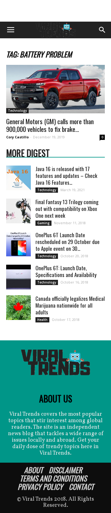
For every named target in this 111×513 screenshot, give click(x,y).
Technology (17, 110)
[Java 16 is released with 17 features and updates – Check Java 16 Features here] (18, 178)
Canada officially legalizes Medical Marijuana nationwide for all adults (70, 305)
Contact (81, 486)
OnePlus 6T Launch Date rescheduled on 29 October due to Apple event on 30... (67, 241)
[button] (102, 30)
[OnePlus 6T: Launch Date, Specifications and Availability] (18, 277)
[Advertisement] (55, 11)
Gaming (43, 223)
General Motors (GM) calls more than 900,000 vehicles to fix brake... (50, 125)
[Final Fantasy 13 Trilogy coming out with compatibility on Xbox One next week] (18, 211)
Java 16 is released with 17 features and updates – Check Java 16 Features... (66, 175)
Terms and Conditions (53, 478)
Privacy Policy (40, 486)
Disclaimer (65, 470)
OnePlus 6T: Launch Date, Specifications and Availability (66, 271)
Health (42, 319)
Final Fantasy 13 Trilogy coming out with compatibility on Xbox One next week (66, 208)
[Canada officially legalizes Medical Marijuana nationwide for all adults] (18, 307)
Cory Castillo (17, 137)
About (33, 470)
